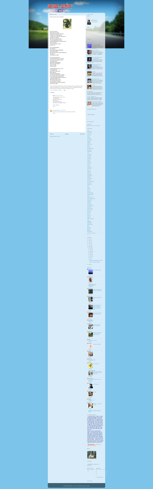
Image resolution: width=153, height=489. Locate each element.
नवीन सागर (89, 164)
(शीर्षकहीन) (94, 71)
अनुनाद (90, 304)
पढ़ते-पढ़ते (90, 343)
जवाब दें (54, 106)
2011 (90, 245)
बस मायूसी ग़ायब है (91, 285)
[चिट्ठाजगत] (89, 465)
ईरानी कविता (89, 138)
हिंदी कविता (89, 227)
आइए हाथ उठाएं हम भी (92, 284)
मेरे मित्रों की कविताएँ (90, 194)
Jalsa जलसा (91, 378)
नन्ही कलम (88, 161)
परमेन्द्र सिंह (95, 20)
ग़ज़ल (88, 152)
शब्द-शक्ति (90, 383)
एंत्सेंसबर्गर (88, 142)
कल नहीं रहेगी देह (89, 91)
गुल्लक (90, 351)
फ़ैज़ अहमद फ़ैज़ (89, 178)
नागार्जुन (88, 165)
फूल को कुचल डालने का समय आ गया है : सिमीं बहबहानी (97, 58)
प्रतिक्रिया (88, 177)
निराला (88, 170)
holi (88, 234)
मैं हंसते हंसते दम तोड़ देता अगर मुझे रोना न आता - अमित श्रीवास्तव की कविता (97, 333)
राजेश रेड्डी (89, 207)
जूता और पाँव (89, 158)
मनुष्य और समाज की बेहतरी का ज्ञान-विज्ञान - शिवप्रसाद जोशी (97, 290)
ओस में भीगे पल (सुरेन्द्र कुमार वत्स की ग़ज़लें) (96, 260)
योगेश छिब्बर (89, 201)
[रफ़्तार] (88, 448)
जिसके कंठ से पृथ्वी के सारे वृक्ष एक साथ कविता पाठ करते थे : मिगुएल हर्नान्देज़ (97, 372)
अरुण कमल (89, 134)
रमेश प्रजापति (89, 204)
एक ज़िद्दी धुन (91, 288)
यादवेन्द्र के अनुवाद (90, 197)
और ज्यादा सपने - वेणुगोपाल (96, 44)
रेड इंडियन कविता (90, 208)
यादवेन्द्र (88, 195)
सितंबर (91, 252)
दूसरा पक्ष (90, 402)
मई (90, 259)
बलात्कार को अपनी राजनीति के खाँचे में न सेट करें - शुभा (97, 314)
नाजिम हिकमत (89, 167)
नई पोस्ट (51, 134)
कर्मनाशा (88, 145)
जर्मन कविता (89, 155)
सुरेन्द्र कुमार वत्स (89, 224)
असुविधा (90, 323)
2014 (90, 240)
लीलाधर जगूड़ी (89, 210)
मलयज (88, 185)
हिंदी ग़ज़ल (88, 228)
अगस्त (91, 254)
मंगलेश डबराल (89, 184)
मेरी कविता (88, 188)
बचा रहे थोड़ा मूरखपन (96, 363)
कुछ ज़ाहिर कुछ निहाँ (90, 148)
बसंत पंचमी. (89, 180)
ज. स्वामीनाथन (89, 154)
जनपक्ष (90, 312)
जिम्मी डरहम (89, 157)
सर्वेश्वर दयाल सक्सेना (90, 218)
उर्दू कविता (88, 141)
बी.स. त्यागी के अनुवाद (90, 181)
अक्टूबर (91, 251)
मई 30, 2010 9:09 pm (59, 95)
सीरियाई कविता (89, 223)
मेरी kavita (89, 191)
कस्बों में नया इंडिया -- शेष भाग (93, 340)
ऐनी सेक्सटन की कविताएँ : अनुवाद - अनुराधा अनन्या (96, 325)
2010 (90, 246)
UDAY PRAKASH (92, 370)
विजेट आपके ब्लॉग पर (100, 477)
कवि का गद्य (89, 147)
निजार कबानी (89, 168)
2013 (90, 242)
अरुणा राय (88, 135)
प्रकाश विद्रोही (89, 175)
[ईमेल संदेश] (64, 90)
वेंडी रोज (88, 214)
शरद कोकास (91, 296)
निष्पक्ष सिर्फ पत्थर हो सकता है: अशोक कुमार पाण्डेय (96, 65)
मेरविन (88, 187)
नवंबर (90, 249)
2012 (90, 243)
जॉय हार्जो (88, 160)
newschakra (55, 110)
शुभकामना (88, 217)
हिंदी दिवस (88, 230)
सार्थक (88, 220)
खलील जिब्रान (89, 151)
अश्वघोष (88, 137)
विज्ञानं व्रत (89, 211)
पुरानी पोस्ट (82, 134)
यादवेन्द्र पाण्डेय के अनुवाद (91, 198)
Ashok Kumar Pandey (91, 233)
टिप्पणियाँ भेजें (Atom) (56, 136)
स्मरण (88, 225)
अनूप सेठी (90, 269)
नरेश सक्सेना (89, 162)
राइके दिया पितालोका (90, 205)
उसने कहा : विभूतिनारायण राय (91, 96)
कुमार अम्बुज (89, 150)
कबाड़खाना (90, 331)
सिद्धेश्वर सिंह (89, 221)
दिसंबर (91, 248)
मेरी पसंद (88, 190)
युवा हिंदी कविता (89, 200)
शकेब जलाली (89, 215)
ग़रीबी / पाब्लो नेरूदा (96, 384)
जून (90, 257)
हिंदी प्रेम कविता (89, 231)
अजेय (89, 339)
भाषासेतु (90, 391)
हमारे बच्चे (93, 85)
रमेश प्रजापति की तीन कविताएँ (96, 101)
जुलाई (91, 256)
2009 (90, 264)
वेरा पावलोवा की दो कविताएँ (97, 344)
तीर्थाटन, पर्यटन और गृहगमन (97, 270)
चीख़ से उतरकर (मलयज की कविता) (94, 262)
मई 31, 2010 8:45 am (62, 110)
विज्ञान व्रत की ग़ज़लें (95, 50)
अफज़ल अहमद (89, 132)
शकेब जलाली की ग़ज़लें (95, 79)
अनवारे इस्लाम (89, 131)
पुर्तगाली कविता (89, 174)
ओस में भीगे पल (89, 144)
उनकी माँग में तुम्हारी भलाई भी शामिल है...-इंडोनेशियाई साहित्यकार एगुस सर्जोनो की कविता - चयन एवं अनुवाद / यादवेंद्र (97, 307)
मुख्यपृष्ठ (66, 134)
